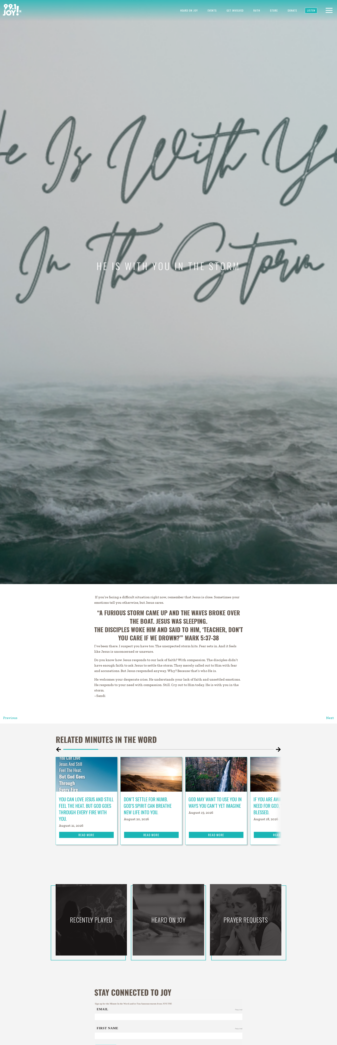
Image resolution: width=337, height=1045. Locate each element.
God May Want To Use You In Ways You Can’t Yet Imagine (215, 802)
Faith (256, 10)
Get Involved (235, 10)
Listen (311, 10)
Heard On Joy (189, 10)
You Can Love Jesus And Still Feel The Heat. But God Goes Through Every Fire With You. (86, 809)
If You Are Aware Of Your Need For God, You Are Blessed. (277, 806)
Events (212, 10)
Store (274, 10)
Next (330, 718)
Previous (10, 718)
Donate (292, 10)
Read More (86, 835)
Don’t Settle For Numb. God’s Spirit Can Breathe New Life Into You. (147, 806)
